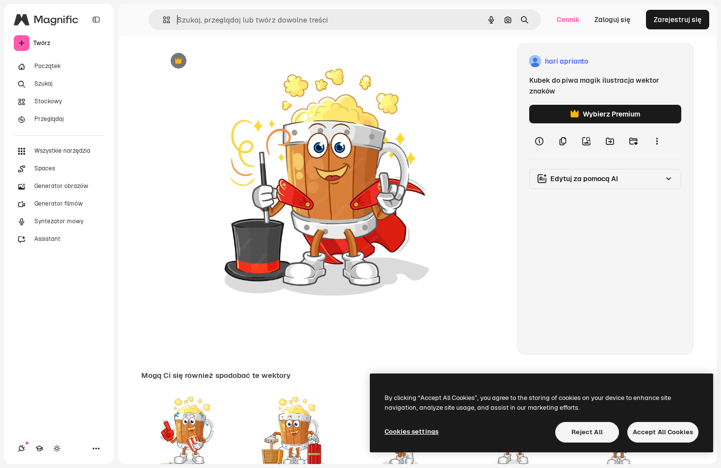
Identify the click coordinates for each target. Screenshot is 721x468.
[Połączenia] (21, 448)
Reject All (587, 432)
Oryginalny (228, 61)
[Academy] (39, 448)
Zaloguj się (612, 19)
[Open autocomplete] (162, 19)
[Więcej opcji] (657, 141)
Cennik (568, 19)
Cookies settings (411, 431)
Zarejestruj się (677, 19)
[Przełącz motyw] (57, 448)
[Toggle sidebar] (96, 19)
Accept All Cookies (663, 432)
